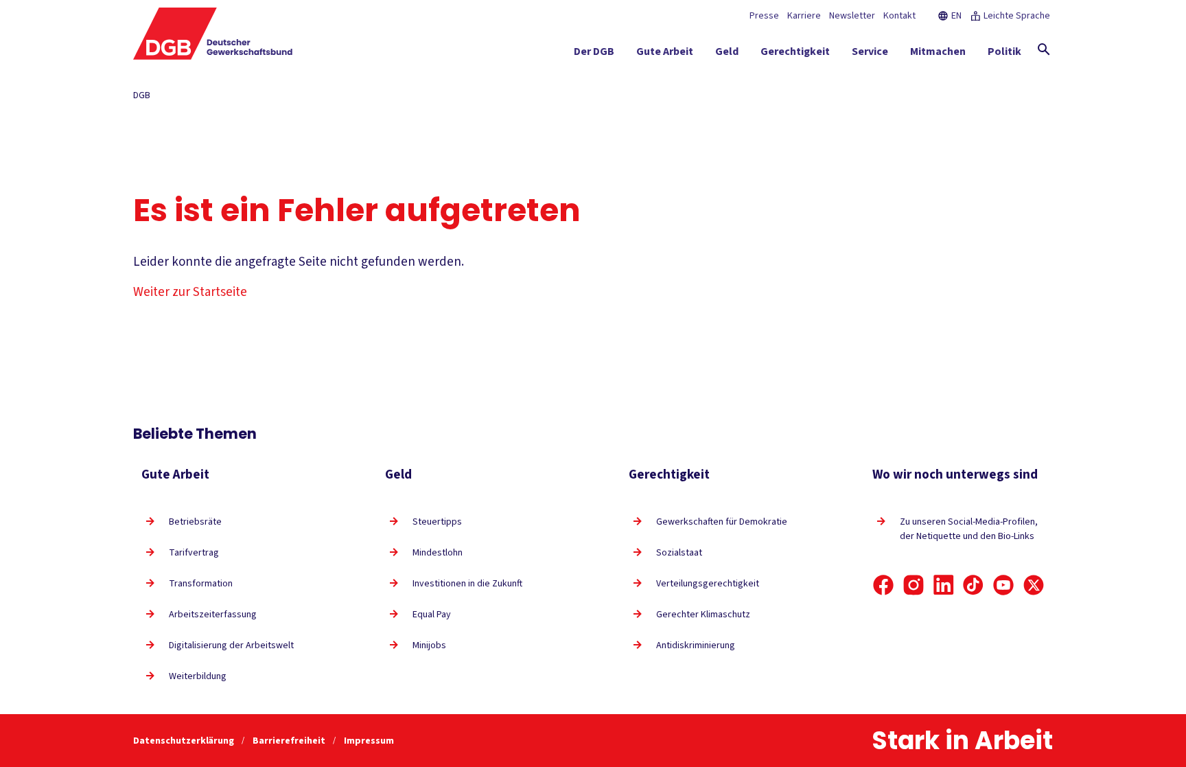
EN (956, 16)
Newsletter (852, 16)
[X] (1034, 585)
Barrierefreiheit (290, 741)
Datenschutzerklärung (184, 741)
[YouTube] (1003, 585)
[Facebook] (883, 585)
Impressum (369, 741)
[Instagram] (914, 585)
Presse (764, 16)
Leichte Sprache (1017, 16)
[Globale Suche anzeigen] (1044, 49)
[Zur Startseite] (213, 34)
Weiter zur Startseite (190, 292)
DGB (141, 95)
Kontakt (899, 16)
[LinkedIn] (944, 585)
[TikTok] (973, 585)
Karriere (804, 16)
